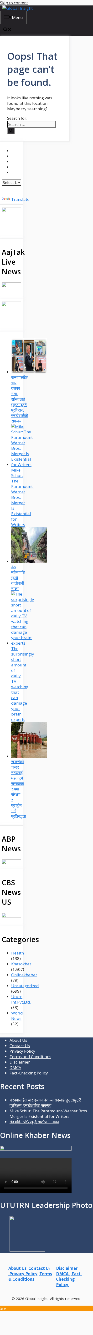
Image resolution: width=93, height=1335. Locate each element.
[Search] (11, 131)
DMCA (15, 1067)
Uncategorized (25, 985)
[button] (7, 30)
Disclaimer (20, 1062)
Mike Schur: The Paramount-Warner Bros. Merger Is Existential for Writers (49, 1113)
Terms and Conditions (30, 1056)
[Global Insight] (17, 8)
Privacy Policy (22, 1051)
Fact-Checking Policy (29, 1073)
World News (17, 1015)
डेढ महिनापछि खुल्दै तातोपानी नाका (34, 1121)
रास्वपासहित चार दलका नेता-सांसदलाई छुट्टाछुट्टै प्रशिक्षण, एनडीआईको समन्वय (45, 1102)
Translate (20, 199)
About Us (18, 1040)
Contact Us (20, 1045)
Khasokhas (21, 964)
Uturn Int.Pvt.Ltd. (21, 999)
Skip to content (14, 2)
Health (17, 953)
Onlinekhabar (24, 974)
